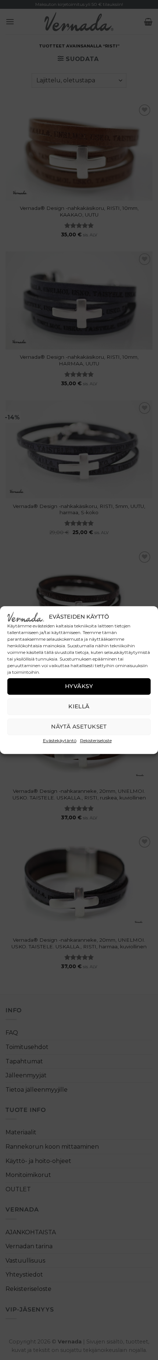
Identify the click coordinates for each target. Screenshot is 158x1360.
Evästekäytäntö (59, 740)
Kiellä (79, 706)
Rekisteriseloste (96, 740)
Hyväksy (79, 686)
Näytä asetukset (79, 726)
